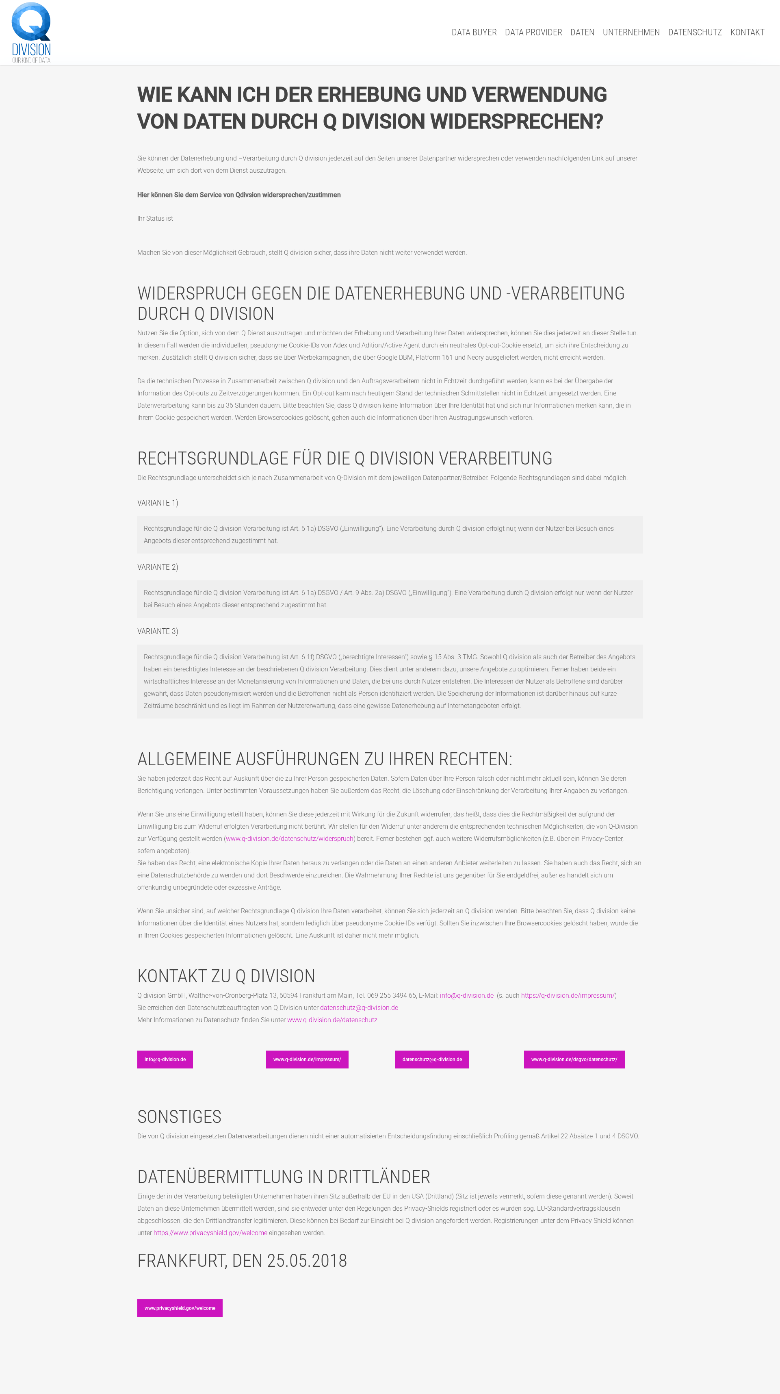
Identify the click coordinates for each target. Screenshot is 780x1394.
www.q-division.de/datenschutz (332, 1020)
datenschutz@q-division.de (359, 1008)
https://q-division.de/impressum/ (568, 995)
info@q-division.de (467, 995)
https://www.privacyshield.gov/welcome (210, 1233)
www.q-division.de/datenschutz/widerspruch (289, 838)
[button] (165, 1059)
